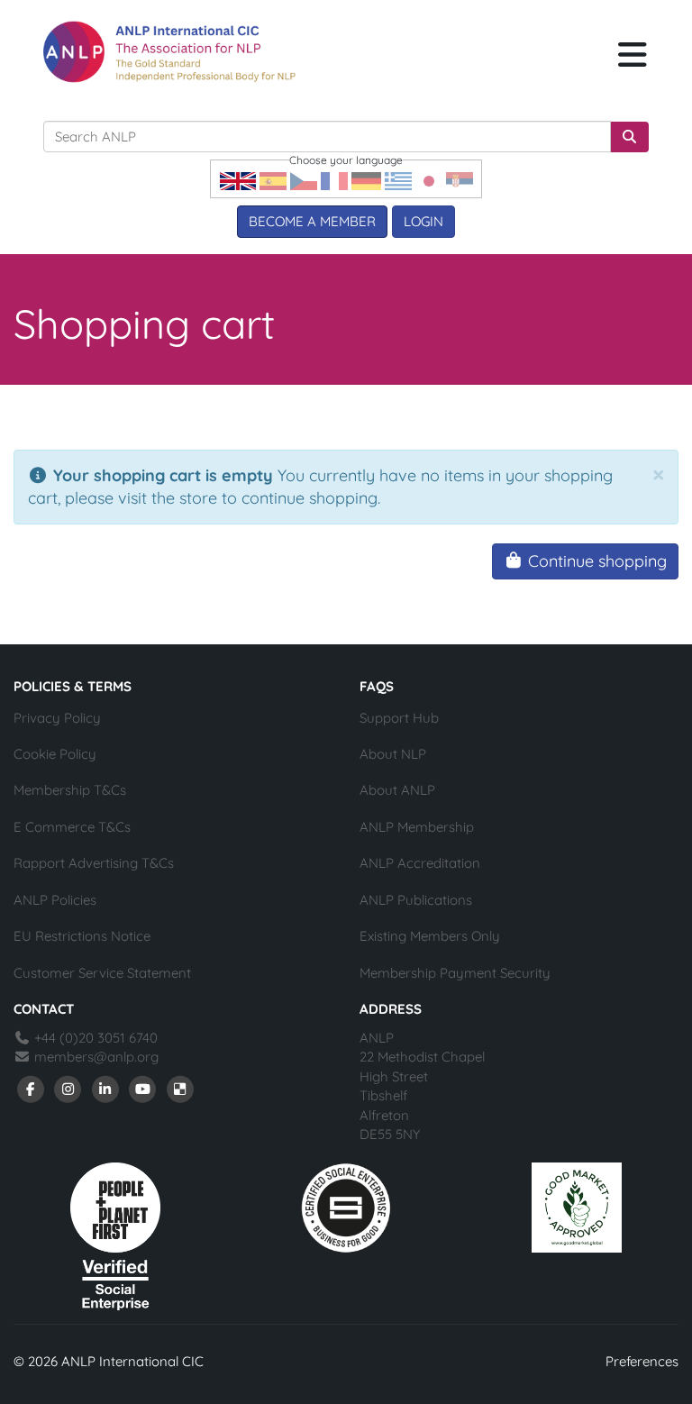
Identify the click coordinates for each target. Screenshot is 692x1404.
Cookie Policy (55, 753)
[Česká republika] (303, 179)
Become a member (312, 221)
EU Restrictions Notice (82, 935)
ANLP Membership (417, 826)
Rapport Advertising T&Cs (94, 862)
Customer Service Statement (102, 972)
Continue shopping (595, 561)
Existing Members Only (430, 935)
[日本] (428, 179)
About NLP (393, 753)
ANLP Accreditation (420, 862)
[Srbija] (459, 179)
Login (423, 221)
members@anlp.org (96, 1056)
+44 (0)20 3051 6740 (94, 1037)
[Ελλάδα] (398, 179)
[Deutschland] (366, 179)
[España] (273, 179)
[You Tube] (143, 1088)
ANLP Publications (416, 899)
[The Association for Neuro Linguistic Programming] (169, 51)
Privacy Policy (57, 717)
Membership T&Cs (70, 789)
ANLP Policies (55, 899)
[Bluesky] (180, 1088)
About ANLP (397, 789)
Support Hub (399, 717)
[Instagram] (68, 1088)
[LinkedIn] (105, 1088)
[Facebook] (31, 1088)
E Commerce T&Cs (72, 826)
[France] (334, 179)
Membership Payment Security (455, 972)
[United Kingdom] (238, 179)
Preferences (642, 1361)
